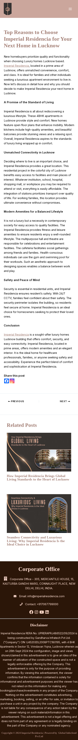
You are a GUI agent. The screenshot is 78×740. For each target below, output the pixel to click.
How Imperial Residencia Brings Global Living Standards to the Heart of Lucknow (38, 477)
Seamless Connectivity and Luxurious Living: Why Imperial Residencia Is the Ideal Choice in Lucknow (36, 540)
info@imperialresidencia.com (46, 596)
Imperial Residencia (16, 65)
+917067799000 (47, 604)
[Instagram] (12, 381)
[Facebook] (6, 381)
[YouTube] (42, 612)
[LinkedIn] (47, 612)
